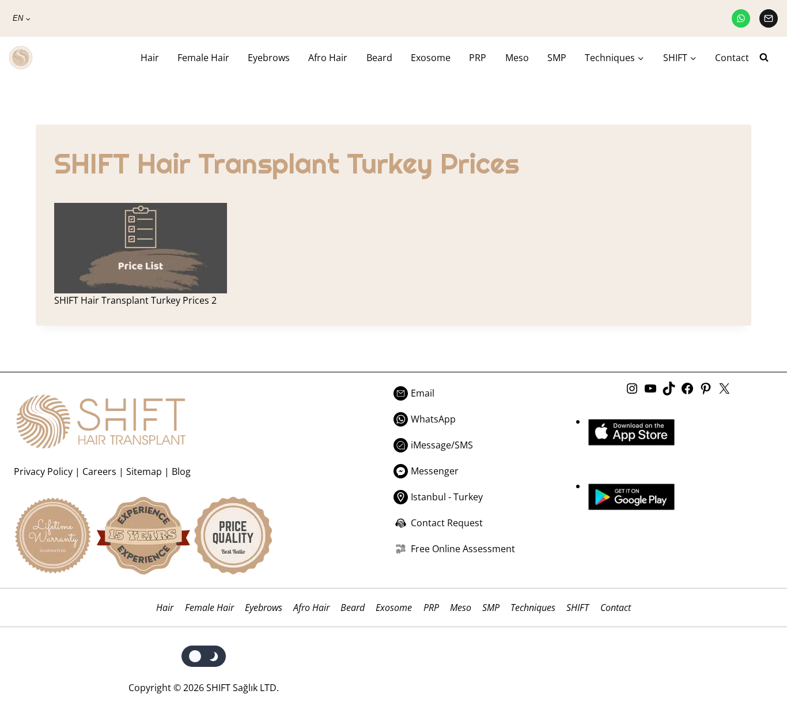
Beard (379, 57)
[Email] (768, 18)
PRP (477, 57)
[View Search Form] (768, 57)
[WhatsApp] (741, 18)
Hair (150, 57)
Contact (732, 57)
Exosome (431, 57)
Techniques (532, 607)
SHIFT (577, 607)
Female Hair (203, 57)
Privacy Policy (43, 471)
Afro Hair (327, 57)
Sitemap (144, 471)
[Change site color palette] (203, 656)
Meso (517, 57)
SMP (556, 57)
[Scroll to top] (754, 657)
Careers (99, 471)
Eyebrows (269, 57)
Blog (181, 471)
